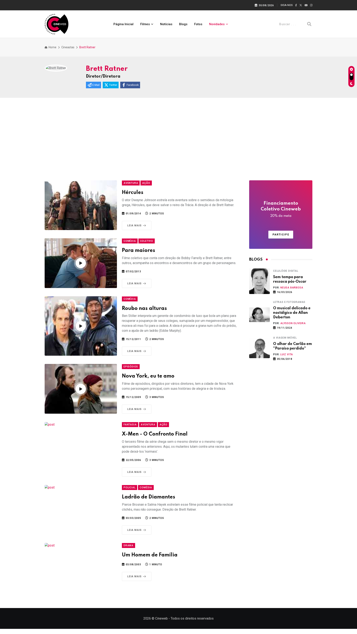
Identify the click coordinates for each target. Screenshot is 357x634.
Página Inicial (123, 24)
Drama (128, 545)
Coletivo (146, 241)
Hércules (132, 192)
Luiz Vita (286, 354)
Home (52, 47)
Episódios (131, 366)
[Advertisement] (178, 141)
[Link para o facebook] (296, 5)
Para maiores (138, 250)
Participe (281, 234)
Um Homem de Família (149, 555)
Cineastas (67, 47)
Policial (130, 487)
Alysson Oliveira (293, 323)
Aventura (131, 183)
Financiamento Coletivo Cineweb (281, 209)
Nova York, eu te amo (148, 376)
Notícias (166, 24)
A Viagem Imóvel (285, 337)
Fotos (198, 24)
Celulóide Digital (285, 270)
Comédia (130, 241)
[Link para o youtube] (306, 5)
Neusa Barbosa (291, 287)
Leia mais (134, 225)
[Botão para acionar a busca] (309, 24)
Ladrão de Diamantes (148, 497)
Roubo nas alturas (144, 308)
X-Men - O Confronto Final (155, 434)
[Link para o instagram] (311, 5)
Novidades (217, 24)
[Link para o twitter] (300, 5)
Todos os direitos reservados (192, 618)
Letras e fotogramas (289, 302)
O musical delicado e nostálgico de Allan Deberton (292, 312)
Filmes (145, 24)
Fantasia (130, 424)
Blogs (183, 24)
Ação (146, 183)
